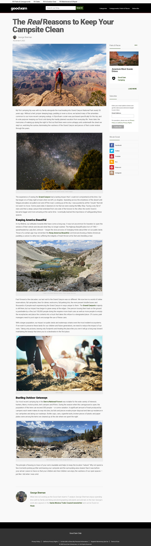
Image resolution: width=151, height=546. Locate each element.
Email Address (116, 113)
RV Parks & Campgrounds (21, 2)
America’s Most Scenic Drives (122, 70)
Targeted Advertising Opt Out (99, 541)
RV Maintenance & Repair (68, 2)
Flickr (32, 506)
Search (80, 8)
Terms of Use (115, 541)
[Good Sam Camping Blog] (26, 7)
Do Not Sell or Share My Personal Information (74, 541)
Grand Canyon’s (89, 305)
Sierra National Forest (52, 402)
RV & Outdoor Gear (49, 2)
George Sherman (25, 37)
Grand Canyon (44, 197)
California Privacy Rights (124, 123)
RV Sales (37, 2)
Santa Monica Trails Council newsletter (66, 503)
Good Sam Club (75, 533)
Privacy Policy (36, 541)
